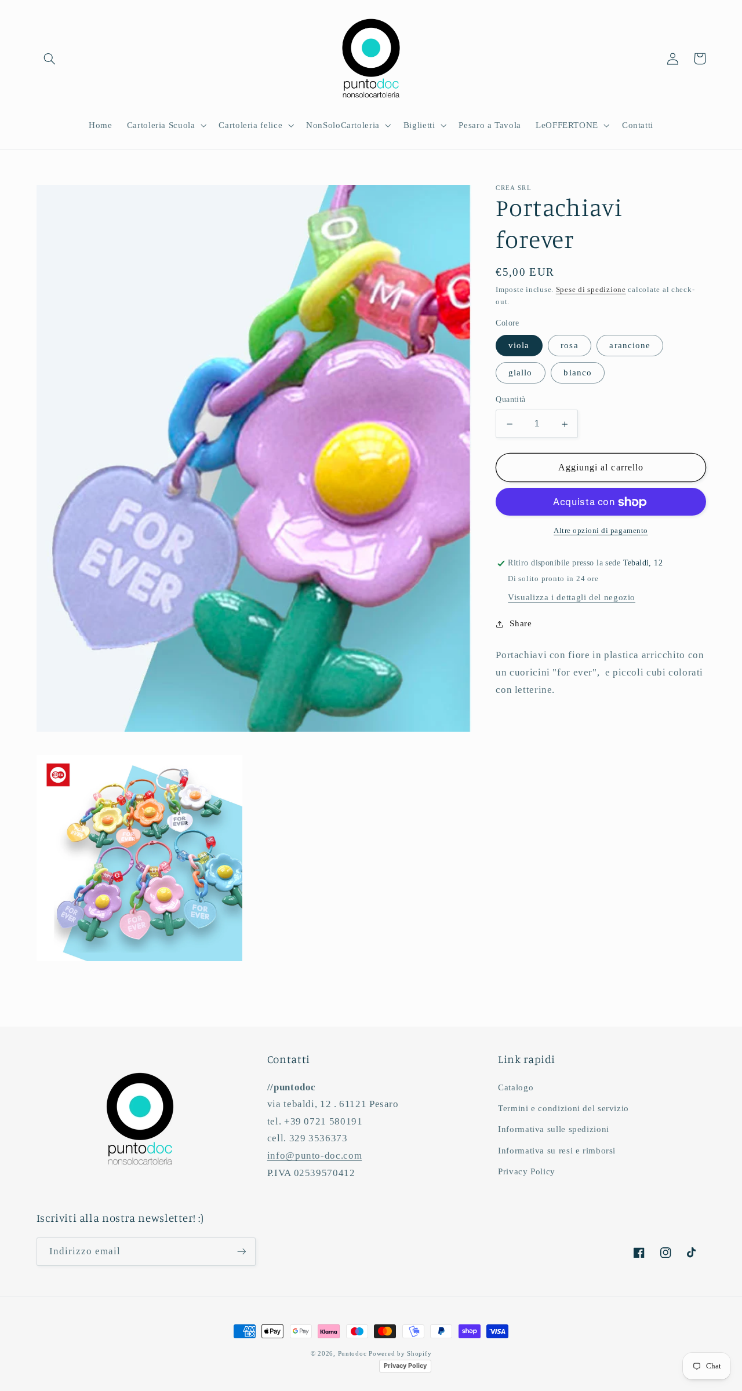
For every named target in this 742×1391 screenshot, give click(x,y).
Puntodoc (352, 1353)
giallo (520, 373)
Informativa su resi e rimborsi (557, 1150)
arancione (629, 346)
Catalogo (515, 1087)
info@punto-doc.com (314, 1155)
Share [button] (521, 624)
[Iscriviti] (241, 1251)
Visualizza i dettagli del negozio (571, 598)
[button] (50, 58)
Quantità (510, 400)
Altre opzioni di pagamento (601, 531)
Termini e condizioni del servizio (563, 1108)
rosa (569, 346)
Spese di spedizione (591, 290)
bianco (577, 373)
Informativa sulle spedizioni (553, 1129)
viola (518, 346)
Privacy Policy (526, 1171)
